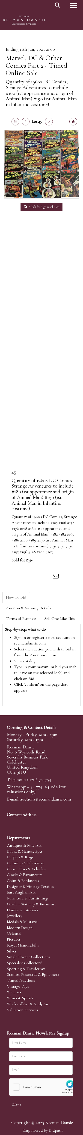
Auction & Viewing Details (28, 607)
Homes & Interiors (22, 909)
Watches (14, 991)
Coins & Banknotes (23, 880)
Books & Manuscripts (24, 851)
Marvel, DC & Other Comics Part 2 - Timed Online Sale (36, 65)
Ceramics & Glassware (25, 862)
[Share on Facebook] (18, 577)
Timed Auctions (21, 980)
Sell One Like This (59, 618)
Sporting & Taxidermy (26, 968)
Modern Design (20, 927)
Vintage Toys (18, 986)
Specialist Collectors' (24, 962)
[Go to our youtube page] (40, 822)
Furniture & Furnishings (28, 898)
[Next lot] (49, 121)
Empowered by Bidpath (42, 1130)
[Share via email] (56, 577)
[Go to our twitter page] (21, 822)
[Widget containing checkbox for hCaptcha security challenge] (44, 1087)
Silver (12, 951)
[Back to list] (15, 121)
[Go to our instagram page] (47, 577)
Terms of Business (21, 618)
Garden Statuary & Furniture (31, 904)
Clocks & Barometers (24, 874)
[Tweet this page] (28, 577)
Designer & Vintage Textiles (30, 886)
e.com (45, 799)
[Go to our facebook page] (11, 822)
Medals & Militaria (22, 921)
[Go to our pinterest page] (30, 822)
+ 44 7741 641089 (42, 787)
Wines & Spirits (20, 997)
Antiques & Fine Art (24, 845)
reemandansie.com (30, 643)
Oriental (14, 933)
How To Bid (16, 597)
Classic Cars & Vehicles (26, 868)
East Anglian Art (21, 892)
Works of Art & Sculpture (28, 1003)
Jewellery (14, 915)
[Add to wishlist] (73, 121)
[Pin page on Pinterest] (37, 577)
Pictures (14, 939)
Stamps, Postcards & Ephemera (33, 974)
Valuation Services (22, 1009)
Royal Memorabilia (23, 945)
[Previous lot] (26, 121)
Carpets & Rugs (20, 856)
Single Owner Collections (28, 956)
